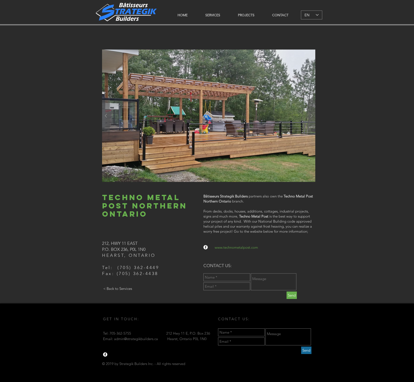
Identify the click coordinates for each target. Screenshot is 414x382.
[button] (208, 116)
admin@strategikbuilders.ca (136, 339)
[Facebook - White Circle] (205, 247)
